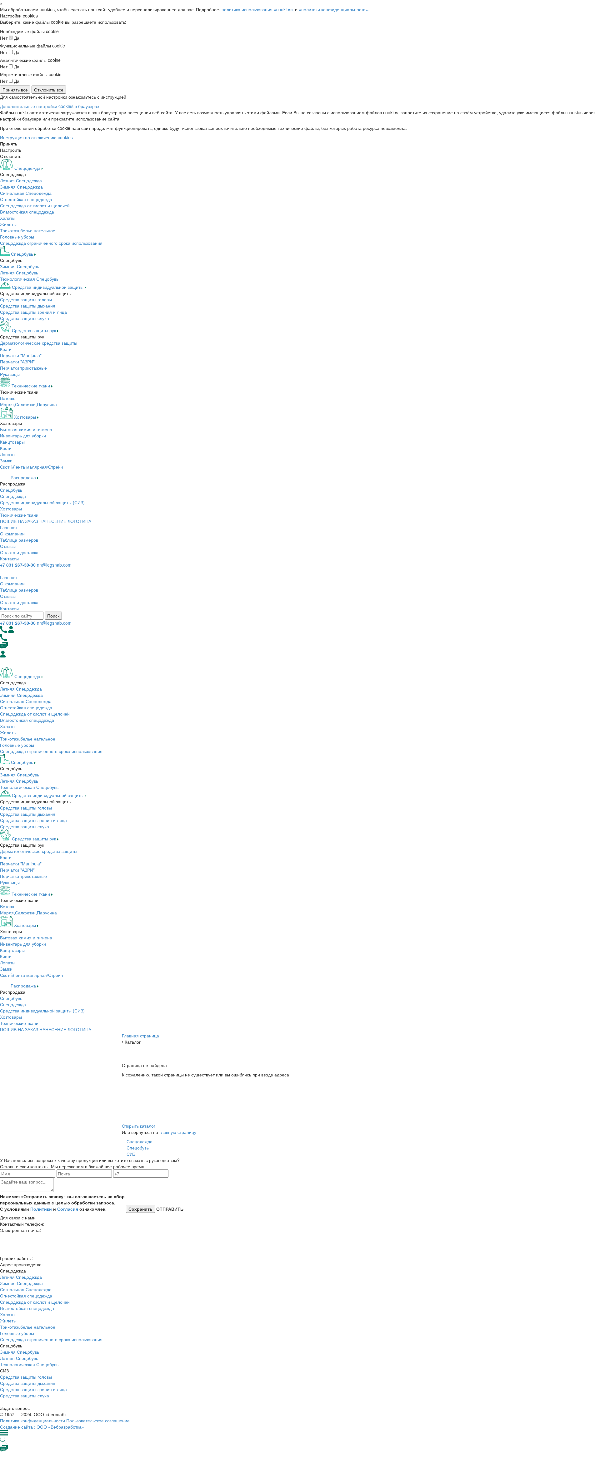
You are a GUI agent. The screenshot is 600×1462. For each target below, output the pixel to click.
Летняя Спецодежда (21, 180)
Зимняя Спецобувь (19, 266)
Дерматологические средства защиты (38, 343)
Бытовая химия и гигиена (26, 429)
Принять (8, 143)
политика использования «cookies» (258, 9)
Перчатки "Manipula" (21, 355)
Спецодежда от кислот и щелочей (35, 205)
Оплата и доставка (19, 552)
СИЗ (131, 1154)
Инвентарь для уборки (23, 435)
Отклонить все (48, 89)
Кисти (6, 448)
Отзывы (8, 546)
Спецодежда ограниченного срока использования (51, 243)
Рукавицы (10, 374)
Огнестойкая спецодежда (26, 199)
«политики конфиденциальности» (333, 9)
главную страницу (177, 1132)
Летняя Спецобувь (19, 272)
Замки (6, 460)
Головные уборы (17, 237)
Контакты (9, 558)
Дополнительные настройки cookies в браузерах (49, 106)
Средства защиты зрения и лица (33, 312)
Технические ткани (19, 515)
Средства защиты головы (26, 299)
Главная (8, 527)
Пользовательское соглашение (98, 1420)
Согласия (67, 1209)
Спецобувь (11, 490)
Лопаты (7, 454)
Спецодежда (13, 496)
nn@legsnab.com (54, 565)
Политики (41, 1209)
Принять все (15, 89)
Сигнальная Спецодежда (26, 193)
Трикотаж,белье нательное (27, 230)
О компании (12, 533)
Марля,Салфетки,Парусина (28, 404)
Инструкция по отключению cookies (36, 137)
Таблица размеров (19, 540)
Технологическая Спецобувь (29, 279)
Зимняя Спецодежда (21, 187)
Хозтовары (11, 508)
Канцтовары (12, 442)
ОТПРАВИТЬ (169, 1209)
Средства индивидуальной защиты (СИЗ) (42, 502)
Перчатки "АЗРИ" (17, 361)
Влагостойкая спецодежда (27, 212)
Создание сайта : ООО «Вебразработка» (42, 1427)
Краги (6, 349)
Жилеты (8, 224)
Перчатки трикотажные (23, 368)
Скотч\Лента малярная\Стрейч (31, 467)
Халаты (7, 218)
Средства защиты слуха (24, 318)
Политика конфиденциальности (32, 1420)
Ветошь (7, 398)
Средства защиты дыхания (27, 306)
